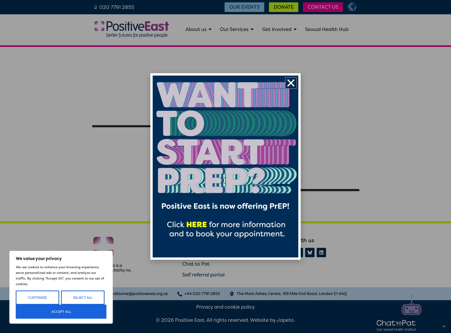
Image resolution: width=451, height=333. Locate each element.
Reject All (82, 297)
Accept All (61, 312)
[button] (291, 83)
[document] (225, 166)
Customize (37, 297)
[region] (61, 287)
